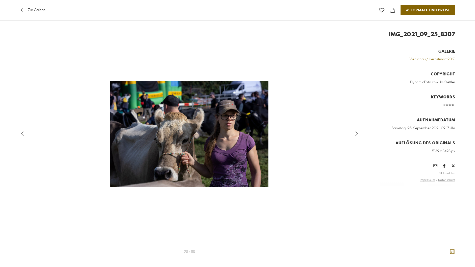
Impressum (427, 180)
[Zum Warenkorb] (393, 10)
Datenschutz (446, 180)
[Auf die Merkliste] (382, 10)
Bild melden (447, 173)
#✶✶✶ (448, 105)
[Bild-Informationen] (452, 252)
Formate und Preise (429, 10)
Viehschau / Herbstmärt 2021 (432, 59)
